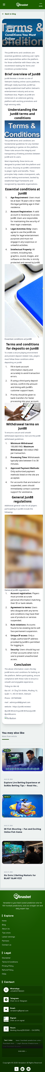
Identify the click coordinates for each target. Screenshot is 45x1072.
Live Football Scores (12, 1046)
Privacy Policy (8, 966)
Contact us (6, 945)
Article (10, 26)
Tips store (6, 933)
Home (4, 921)
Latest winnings (8, 937)
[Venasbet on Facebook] (28, 1069)
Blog (4, 925)
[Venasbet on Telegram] (22, 1069)
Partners (5, 941)
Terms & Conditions (10, 962)
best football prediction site (28, 1040)
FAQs (4, 974)
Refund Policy (7, 970)
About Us (6, 929)
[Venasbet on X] (16, 1069)
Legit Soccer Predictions (27, 1043)
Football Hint (8, 1043)
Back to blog (10, 14)
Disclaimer (6, 958)
